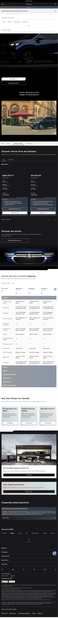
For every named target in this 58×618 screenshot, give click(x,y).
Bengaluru (25, 22)
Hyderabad (17, 22)
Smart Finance (29, 423)
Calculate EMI (48, 423)
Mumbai (10, 22)
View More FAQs (5, 517)
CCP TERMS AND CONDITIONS (24, 613)
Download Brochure (13, 83)
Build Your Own (14, 212)
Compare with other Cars (15, 209)
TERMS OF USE (4, 613)
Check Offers (10, 423)
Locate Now (29, 475)
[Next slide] (54, 219)
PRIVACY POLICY (12, 613)
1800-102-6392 (5, 575)
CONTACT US (40, 613)
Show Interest (29, 491)
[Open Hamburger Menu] (2, 144)
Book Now (12, 79)
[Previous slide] (50, 219)
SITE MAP (33, 613)
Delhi (3, 22)
